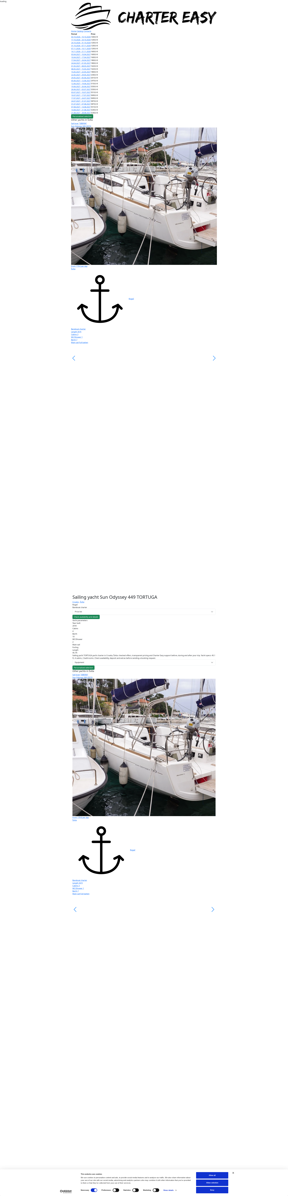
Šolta (82, 602)
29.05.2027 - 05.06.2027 (81, 78)
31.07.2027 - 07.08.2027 (81, 104)
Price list (78, 611)
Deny (212, 1190)
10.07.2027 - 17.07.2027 (81, 95)
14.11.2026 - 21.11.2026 (81, 51)
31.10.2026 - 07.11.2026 (81, 45)
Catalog (80, 31)
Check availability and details (86, 617)
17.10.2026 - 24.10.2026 (81, 40)
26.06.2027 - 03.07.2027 (81, 89)
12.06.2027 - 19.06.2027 (81, 83)
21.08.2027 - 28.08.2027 (81, 113)
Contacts (87, 31)
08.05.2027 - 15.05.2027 (81, 69)
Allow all (212, 1175)
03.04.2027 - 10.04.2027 (81, 54)
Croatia (75, 602)
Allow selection (212, 1183)
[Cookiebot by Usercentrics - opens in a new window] (66, 1191)
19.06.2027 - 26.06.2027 (81, 86)
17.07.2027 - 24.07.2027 (81, 98)
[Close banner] (233, 1173)
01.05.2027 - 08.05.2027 (81, 66)
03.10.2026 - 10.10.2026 (81, 37)
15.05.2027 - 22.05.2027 (81, 72)
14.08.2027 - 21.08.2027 (81, 110)
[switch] (116, 1190)
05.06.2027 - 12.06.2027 (81, 80)
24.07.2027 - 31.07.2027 (81, 101)
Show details (168, 1190)
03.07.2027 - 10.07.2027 (81, 92)
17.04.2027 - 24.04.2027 (81, 60)
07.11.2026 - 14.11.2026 (81, 48)
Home (73, 31)
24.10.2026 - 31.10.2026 (81, 43)
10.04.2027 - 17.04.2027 (81, 57)
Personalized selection (82, 116)
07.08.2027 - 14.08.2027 (81, 107)
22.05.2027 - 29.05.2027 (81, 75)
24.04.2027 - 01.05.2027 (81, 63)
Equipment (79, 662)
